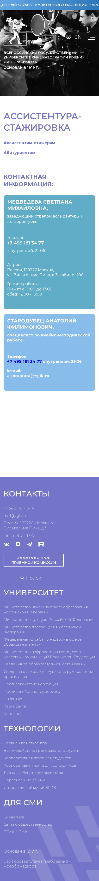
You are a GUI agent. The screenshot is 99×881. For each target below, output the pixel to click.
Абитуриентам (19, 152)
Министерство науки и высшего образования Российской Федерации (46, 609)
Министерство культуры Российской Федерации (48, 619)
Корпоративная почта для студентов (37, 758)
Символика (14, 817)
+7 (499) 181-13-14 (19, 508)
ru (24, 515)
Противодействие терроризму (32, 691)
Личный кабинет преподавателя (33, 773)
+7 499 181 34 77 (25, 243)
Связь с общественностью (28, 824)
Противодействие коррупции (31, 684)
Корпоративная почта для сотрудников (40, 765)
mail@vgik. (13, 515)
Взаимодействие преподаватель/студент (42, 750)
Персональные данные (25, 780)
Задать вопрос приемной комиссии (34, 560)
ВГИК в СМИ (16, 832)
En (78, 37)
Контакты (12, 713)
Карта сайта (15, 706)
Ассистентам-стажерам (29, 143)
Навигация (13, 698)
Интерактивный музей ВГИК (30, 787)
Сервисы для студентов (25, 743)
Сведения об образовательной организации (45, 664)
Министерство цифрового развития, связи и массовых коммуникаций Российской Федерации (49, 654)
